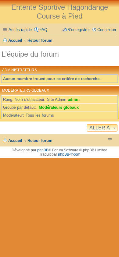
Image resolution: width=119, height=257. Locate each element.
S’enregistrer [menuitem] (78, 29)
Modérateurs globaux (25, 90)
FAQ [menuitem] (43, 29)
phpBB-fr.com (69, 154)
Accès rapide (20, 29)
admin (74, 99)
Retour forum (39, 140)
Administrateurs (19, 70)
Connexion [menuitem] (106, 29)
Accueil (15, 140)
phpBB (43, 150)
